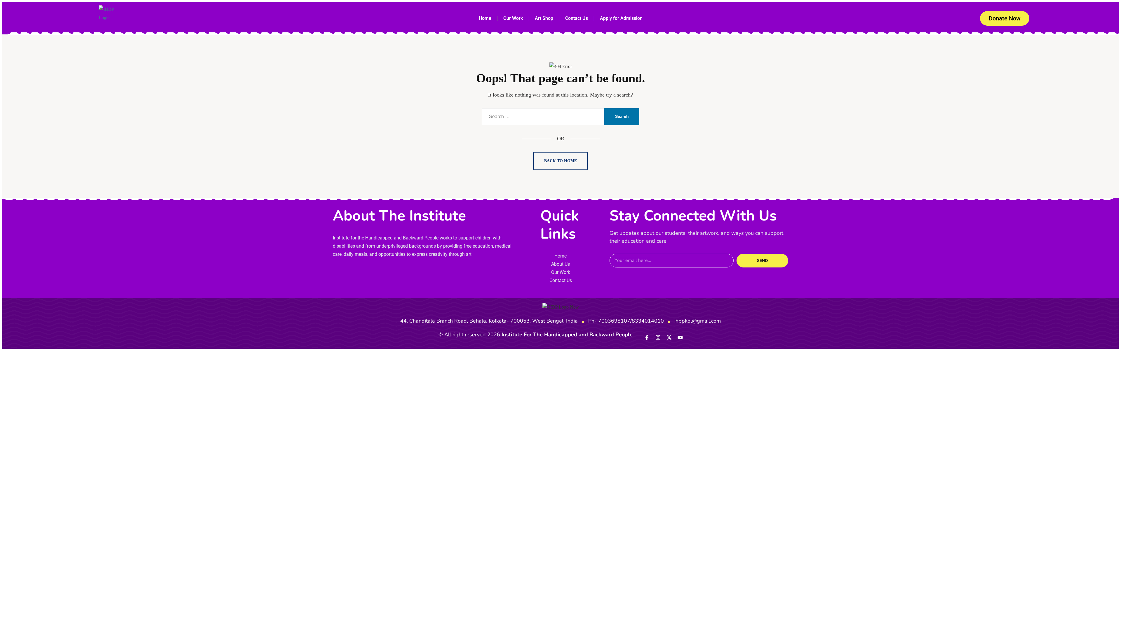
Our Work (513, 18)
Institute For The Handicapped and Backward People (567, 334)
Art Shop (544, 18)
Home (485, 18)
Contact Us (576, 18)
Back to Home (560, 161)
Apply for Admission (621, 18)
